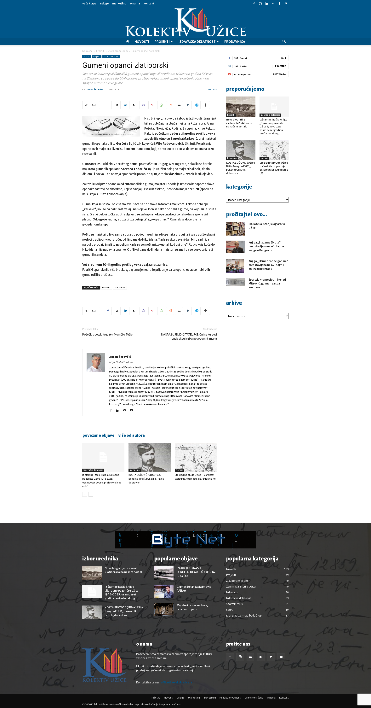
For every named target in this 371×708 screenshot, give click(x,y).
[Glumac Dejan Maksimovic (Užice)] (164, 591)
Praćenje (280, 66)
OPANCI (106, 287)
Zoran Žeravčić (94, 89)
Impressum (210, 697)
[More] (206, 105)
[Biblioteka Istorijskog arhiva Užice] (235, 229)
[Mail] (273, 3)
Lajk (283, 57)
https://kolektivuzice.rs (121, 362)
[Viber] (143, 105)
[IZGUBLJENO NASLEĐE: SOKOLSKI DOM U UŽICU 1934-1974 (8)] (164, 573)
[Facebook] (254, 3)
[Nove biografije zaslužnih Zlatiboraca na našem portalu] (240, 107)
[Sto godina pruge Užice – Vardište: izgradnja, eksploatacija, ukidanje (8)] (196, 457)
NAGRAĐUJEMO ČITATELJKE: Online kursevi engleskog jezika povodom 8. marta (189, 336)
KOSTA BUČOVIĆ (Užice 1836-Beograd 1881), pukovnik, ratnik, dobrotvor (146, 478)
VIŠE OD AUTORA (131, 435)
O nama (135, 3)
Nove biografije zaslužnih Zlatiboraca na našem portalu (239, 123)
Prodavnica (234, 42)
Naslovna (87, 51)
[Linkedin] (267, 3)
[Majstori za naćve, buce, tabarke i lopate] (164, 609)
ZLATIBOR (119, 287)
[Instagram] (260, 3)
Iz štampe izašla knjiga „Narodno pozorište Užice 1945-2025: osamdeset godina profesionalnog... (273, 126)
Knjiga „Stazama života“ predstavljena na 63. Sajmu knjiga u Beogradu (266, 246)
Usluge (104, 3)
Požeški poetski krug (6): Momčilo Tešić (107, 334)
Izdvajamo (135, 470)
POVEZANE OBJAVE (98, 435)
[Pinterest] (152, 105)
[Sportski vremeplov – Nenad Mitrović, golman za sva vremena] (235, 282)
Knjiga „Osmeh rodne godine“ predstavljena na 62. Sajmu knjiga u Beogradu (268, 265)
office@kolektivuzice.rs (176, 682)
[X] (117, 105)
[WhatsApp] (161, 105)
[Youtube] (286, 3)
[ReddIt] (170, 105)
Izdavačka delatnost (93, 470)
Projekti (162, 42)
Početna (155, 697)
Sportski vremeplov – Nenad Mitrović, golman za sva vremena (267, 283)
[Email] (134, 105)
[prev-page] (84, 494)
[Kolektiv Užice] (185, 22)
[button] (284, 42)
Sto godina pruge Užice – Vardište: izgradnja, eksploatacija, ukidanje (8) (274, 168)
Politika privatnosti (230, 697)
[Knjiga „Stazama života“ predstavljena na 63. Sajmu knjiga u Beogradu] (235, 247)
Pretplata (279, 74)
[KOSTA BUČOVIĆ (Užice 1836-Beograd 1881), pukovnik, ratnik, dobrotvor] (149, 457)
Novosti (141, 42)
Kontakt (149, 3)
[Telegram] (197, 105)
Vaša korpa (89, 3)
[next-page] (90, 494)
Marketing (119, 3)
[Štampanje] (179, 105)
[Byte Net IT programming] (185, 539)
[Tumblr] (279, 3)
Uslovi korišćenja (254, 697)
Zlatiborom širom (118, 51)
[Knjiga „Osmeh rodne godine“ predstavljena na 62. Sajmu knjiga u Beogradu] (235, 266)
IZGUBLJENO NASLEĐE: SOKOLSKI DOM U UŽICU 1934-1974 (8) (196, 572)
